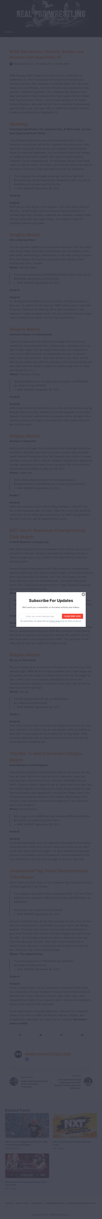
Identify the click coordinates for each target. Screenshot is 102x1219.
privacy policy (55, 621)
